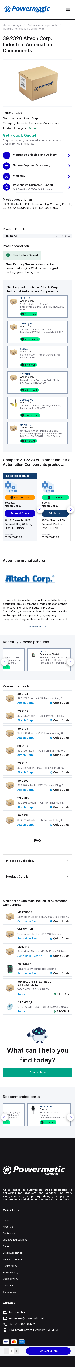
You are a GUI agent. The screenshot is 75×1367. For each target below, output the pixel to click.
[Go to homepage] (37, 1170)
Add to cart (55, 513)
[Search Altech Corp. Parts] (30, 592)
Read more (35, 626)
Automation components (42, 25)
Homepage (14, 25)
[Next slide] (70, 509)
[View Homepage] (27, 9)
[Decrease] (6, 1351)
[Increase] (16, 1351)
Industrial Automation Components (23, 28)
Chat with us (37, 1072)
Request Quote (48, 1350)
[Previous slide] (40, 509)
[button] (37, 155)
